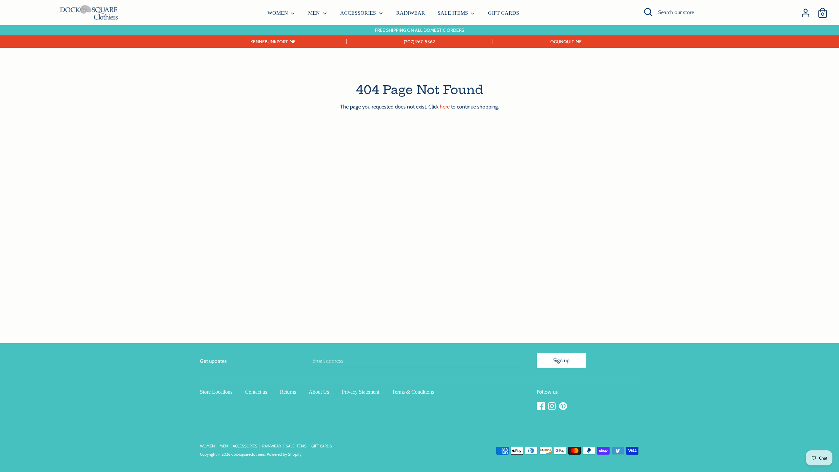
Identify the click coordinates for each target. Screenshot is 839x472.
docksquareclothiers (248, 454)
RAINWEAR (410, 13)
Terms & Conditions (413, 392)
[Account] (805, 10)
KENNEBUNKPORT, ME (273, 42)
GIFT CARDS (503, 13)
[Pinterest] (563, 406)
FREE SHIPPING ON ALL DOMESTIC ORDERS (419, 30)
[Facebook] (541, 406)
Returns (288, 392)
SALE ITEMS (453, 13)
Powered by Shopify (284, 454)
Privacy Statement (360, 392)
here (445, 107)
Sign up (561, 360)
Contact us (256, 392)
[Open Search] (648, 12)
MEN (314, 13)
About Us (319, 392)
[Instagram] (552, 406)
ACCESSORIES (358, 13)
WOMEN (278, 13)
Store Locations (216, 392)
